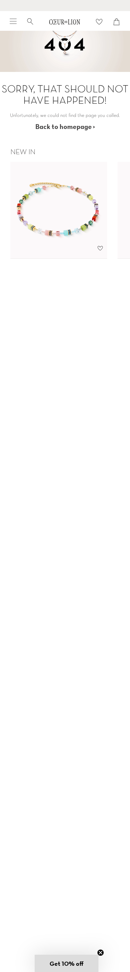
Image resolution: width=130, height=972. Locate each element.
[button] (66, 963)
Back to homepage (63, 126)
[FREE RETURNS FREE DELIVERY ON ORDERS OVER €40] (65, 5)
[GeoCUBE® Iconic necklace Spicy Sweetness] (58, 210)
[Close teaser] (100, 952)
